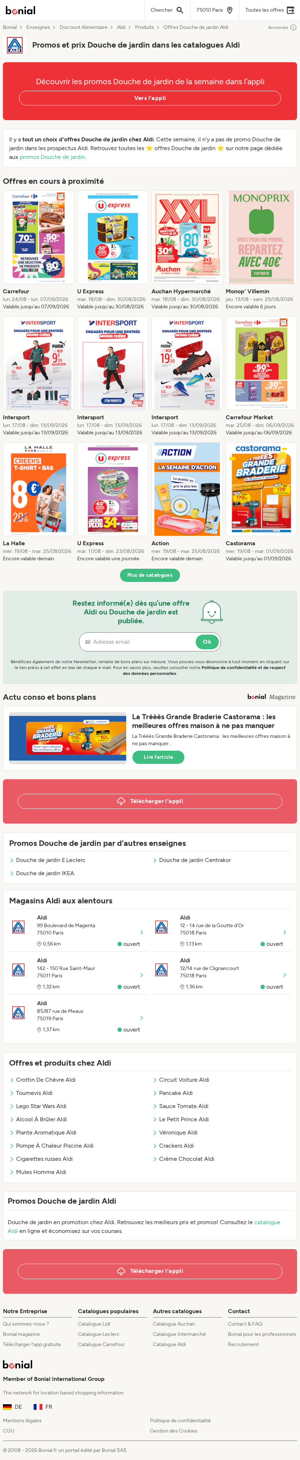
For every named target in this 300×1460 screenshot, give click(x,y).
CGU (8, 1431)
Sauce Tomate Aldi (184, 1106)
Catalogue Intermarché (179, 1334)
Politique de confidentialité (180, 1421)
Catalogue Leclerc (99, 1334)
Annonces (278, 27)
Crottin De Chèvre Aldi (46, 1079)
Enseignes (38, 27)
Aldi (121, 27)
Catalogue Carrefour (101, 1344)
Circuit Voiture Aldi (184, 1079)
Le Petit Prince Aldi (184, 1119)
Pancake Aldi (176, 1092)
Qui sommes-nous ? (26, 1324)
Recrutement (243, 1344)
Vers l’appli (150, 97)
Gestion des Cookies (174, 1431)
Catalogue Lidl (94, 1324)
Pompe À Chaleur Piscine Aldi (55, 1145)
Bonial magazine (21, 1334)
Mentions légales (22, 1421)
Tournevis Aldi (34, 1092)
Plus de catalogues (150, 575)
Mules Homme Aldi (41, 1172)
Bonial (10, 27)
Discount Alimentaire (84, 27)
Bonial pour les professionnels (262, 1334)
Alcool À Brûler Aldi (41, 1119)
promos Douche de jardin (52, 156)
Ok (207, 641)
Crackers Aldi (176, 1145)
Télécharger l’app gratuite (32, 1344)
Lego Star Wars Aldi (41, 1106)
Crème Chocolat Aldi (186, 1158)
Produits (144, 27)
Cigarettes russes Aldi (44, 1158)
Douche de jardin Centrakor (195, 860)
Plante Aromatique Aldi (46, 1132)
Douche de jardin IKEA (45, 873)
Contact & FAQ (245, 1324)
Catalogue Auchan (174, 1324)
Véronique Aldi (178, 1132)
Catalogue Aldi (169, 1344)
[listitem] (38, 250)
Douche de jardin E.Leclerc (51, 860)
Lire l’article (158, 757)
